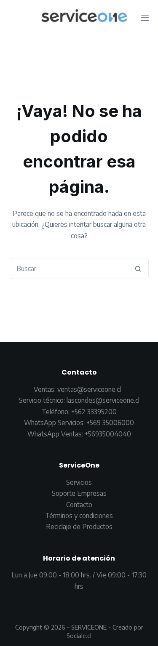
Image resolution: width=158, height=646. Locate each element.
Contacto (79, 504)
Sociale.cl (79, 635)
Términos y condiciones (79, 515)
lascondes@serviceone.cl (102, 400)
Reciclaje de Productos (79, 526)
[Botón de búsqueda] (138, 268)
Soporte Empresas (79, 493)
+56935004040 (108, 434)
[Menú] (145, 17)
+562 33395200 (94, 411)
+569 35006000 (110, 422)
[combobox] (69, 268)
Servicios (79, 482)
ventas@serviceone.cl (89, 389)
